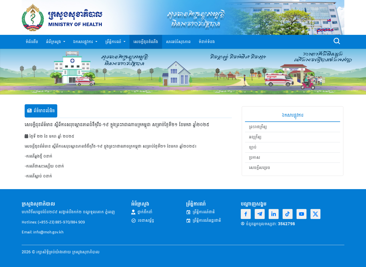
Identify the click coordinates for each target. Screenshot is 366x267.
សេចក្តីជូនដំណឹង (145, 41)
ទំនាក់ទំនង (207, 41)
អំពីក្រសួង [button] (54, 41)
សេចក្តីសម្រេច (259, 168)
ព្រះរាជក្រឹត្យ (258, 127)
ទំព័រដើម (32, 41)
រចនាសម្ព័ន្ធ (146, 220)
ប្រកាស (254, 157)
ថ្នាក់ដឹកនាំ (144, 212)
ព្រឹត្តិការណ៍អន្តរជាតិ (207, 220)
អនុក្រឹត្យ (255, 137)
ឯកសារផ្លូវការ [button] (83, 41)
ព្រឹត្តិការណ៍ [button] (113, 41)
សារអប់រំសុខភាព (178, 41)
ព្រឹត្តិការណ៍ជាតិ (204, 212)
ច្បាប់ (252, 147)
